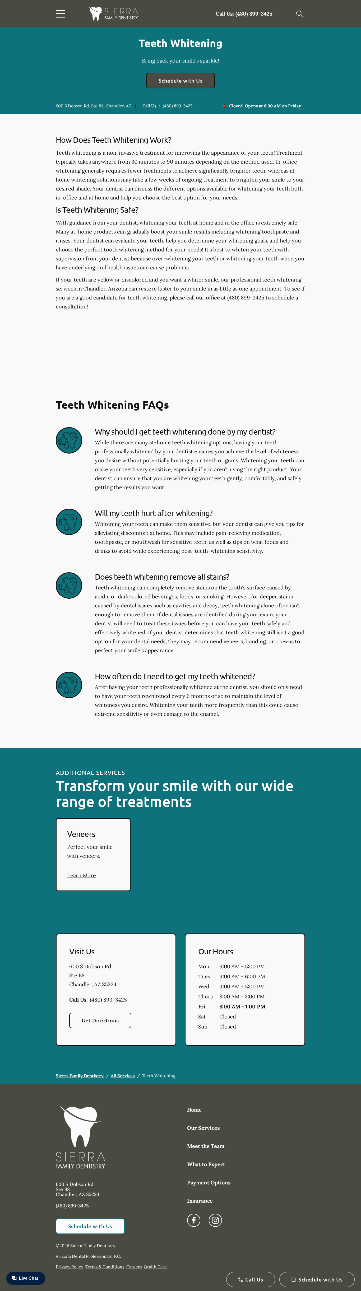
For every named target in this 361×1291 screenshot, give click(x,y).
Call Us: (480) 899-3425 (244, 13)
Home (194, 1109)
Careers (134, 1266)
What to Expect (206, 1164)
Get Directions (100, 1020)
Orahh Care (155, 1266)
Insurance (200, 1200)
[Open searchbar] (299, 14)
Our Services (203, 1128)
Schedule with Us (181, 80)
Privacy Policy (69, 1266)
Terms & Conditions (104, 1266)
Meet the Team (205, 1146)
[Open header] (61, 14)
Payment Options (209, 1182)
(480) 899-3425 (178, 105)
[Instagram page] (215, 1220)
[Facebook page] (193, 1220)
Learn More (81, 875)
